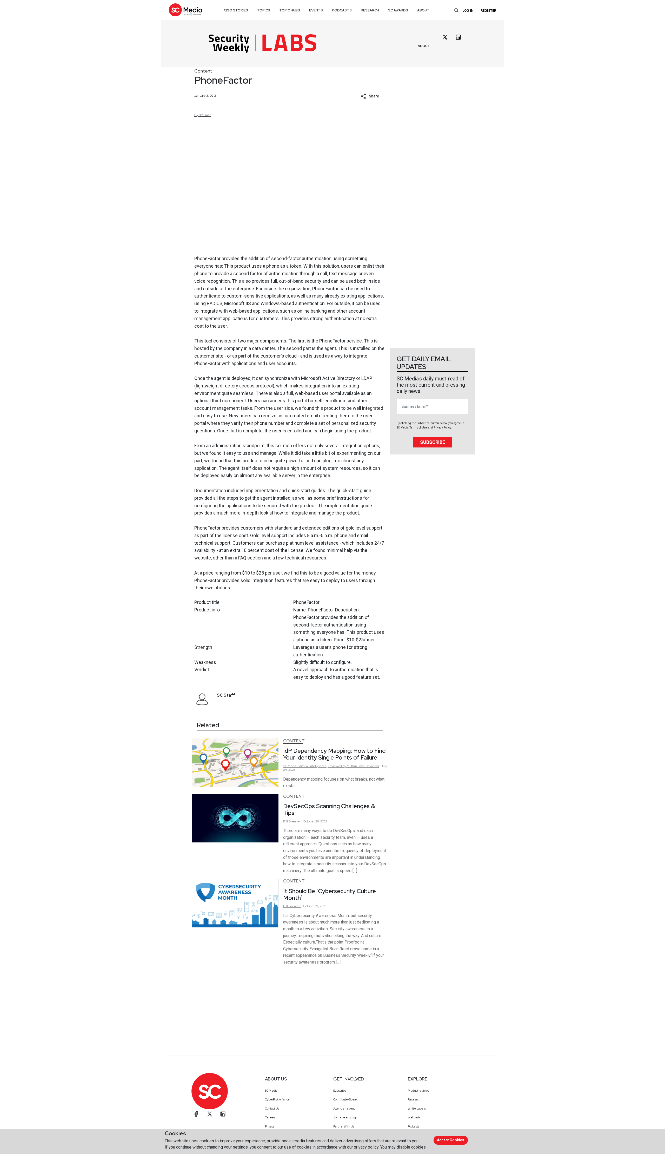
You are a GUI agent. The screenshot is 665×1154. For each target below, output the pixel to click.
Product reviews (418, 1090)
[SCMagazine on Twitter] (210, 1114)
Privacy (270, 1126)
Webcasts (414, 1117)
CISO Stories (236, 10)
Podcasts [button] (342, 10)
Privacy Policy (442, 427)
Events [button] (316, 10)
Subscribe (432, 442)
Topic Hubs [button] (289, 10)
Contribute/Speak (345, 1099)
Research (414, 1099)
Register (488, 10)
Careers (270, 1117)
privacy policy (366, 1147)
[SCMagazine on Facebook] (196, 1114)
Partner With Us (343, 1126)
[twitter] (445, 37)
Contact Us (272, 1108)
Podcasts (413, 1126)
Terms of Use (418, 427)
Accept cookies (450, 1140)
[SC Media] (185, 10)
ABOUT (424, 46)
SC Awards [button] (398, 10)
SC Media (271, 1090)
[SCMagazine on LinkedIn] (223, 1114)
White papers (417, 1108)
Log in (468, 10)
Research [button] (370, 10)
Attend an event (344, 1108)
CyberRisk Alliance (277, 1099)
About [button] (423, 10)
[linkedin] (458, 37)
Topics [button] (263, 10)
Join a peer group (345, 1117)
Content (203, 71)
